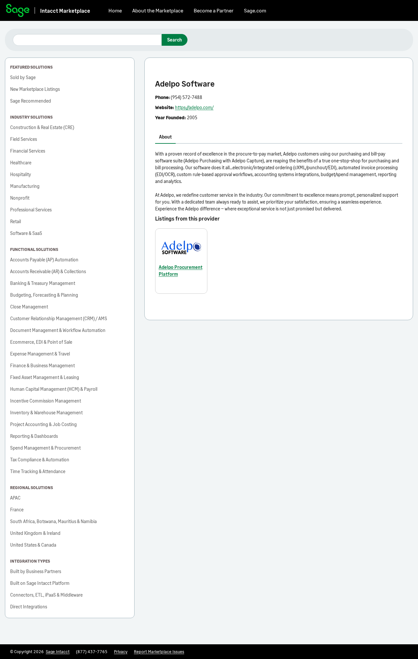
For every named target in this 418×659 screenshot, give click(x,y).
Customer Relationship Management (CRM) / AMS (58, 318)
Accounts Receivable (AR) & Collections (48, 271)
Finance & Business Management (42, 365)
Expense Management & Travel (40, 353)
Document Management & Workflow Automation (57, 330)
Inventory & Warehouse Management (46, 412)
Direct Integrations (28, 606)
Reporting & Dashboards (34, 436)
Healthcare (20, 162)
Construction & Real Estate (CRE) (42, 127)
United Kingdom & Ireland (35, 533)
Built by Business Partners (35, 571)
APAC (15, 498)
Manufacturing (25, 186)
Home (115, 10)
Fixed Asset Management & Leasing (44, 377)
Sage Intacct (58, 651)
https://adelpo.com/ (194, 107)
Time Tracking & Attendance (37, 471)
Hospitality (20, 174)
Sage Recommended (30, 101)
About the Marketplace (157, 10)
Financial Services (27, 151)
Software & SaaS (26, 233)
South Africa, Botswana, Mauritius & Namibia (53, 521)
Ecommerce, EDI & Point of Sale (41, 342)
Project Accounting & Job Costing (43, 424)
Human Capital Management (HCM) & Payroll (53, 389)
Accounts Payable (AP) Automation (44, 259)
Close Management (29, 306)
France (17, 509)
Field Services (23, 139)
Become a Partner (213, 10)
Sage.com (255, 10)
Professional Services (31, 209)
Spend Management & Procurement (45, 448)
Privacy (120, 651)
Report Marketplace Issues (159, 651)
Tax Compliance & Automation (39, 459)
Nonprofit (19, 198)
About (165, 137)
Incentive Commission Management (45, 401)
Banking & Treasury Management (42, 283)
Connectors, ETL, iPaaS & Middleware (46, 595)
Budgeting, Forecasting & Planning (44, 295)
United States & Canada (33, 545)
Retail (15, 221)
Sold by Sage (23, 77)
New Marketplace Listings (35, 89)
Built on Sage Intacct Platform (40, 583)
